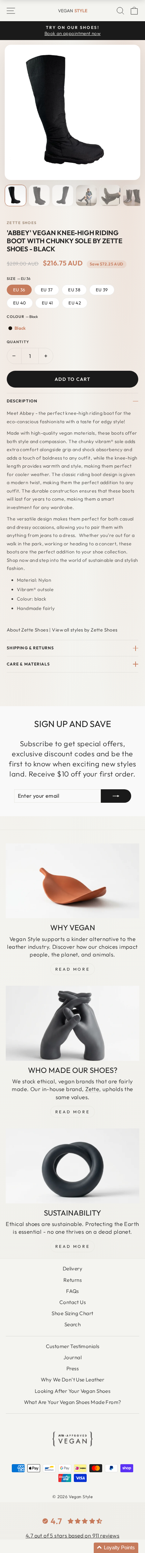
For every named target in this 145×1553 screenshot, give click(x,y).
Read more (72, 1246)
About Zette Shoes (27, 630)
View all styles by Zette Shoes (84, 630)
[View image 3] (63, 195)
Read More (72, 969)
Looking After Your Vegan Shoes (72, 1391)
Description (22, 400)
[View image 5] (110, 195)
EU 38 (74, 289)
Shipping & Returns (30, 647)
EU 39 (102, 289)
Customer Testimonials (72, 1346)
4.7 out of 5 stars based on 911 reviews (72, 1535)
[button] (116, 1548)
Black (20, 328)
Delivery (72, 1268)
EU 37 (47, 289)
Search (72, 1324)
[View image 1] (15, 195)
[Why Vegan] (72, 880)
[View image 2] (39, 195)
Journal (72, 1357)
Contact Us (72, 1302)
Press (72, 1368)
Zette (92, 1088)
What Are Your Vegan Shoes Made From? (72, 1402)
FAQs (72, 1291)
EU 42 (74, 302)
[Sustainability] (72, 1165)
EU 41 (47, 302)
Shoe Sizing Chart (72, 1313)
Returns (72, 1280)
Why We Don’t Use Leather (72, 1379)
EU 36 (19, 289)
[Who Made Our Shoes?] (72, 1023)
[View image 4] (86, 195)
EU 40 (19, 302)
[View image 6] (133, 195)
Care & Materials (28, 663)
